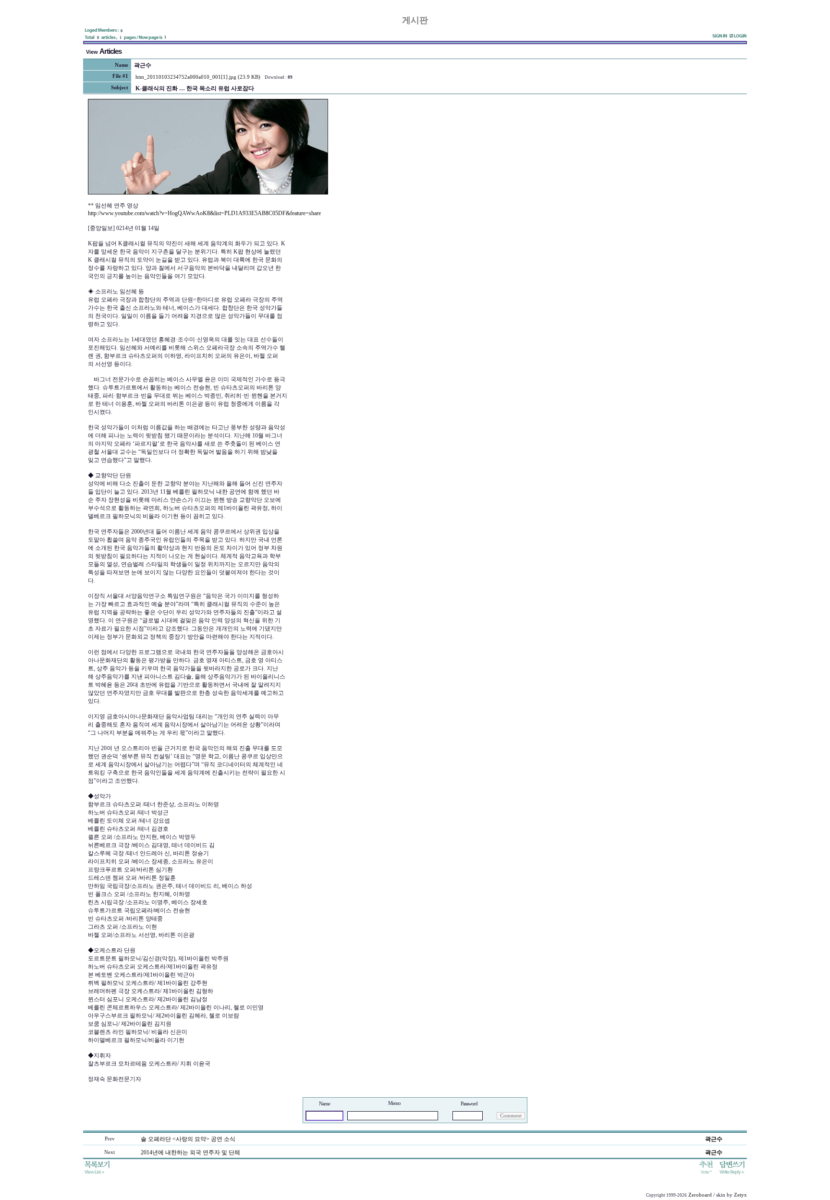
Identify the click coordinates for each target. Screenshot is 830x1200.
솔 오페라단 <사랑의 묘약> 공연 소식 (188, 1139)
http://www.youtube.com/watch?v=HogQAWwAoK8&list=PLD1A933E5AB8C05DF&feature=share (204, 213)
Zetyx (740, 1195)
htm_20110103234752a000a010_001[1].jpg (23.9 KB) (197, 77)
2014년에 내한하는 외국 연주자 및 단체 (190, 1152)
